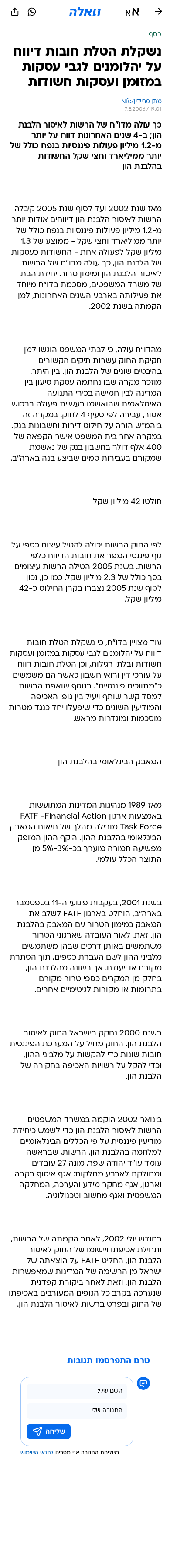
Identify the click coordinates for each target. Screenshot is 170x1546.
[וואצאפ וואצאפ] (31, 11)
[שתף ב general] (15, 11)
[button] (132, 12)
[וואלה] (85, 11)
